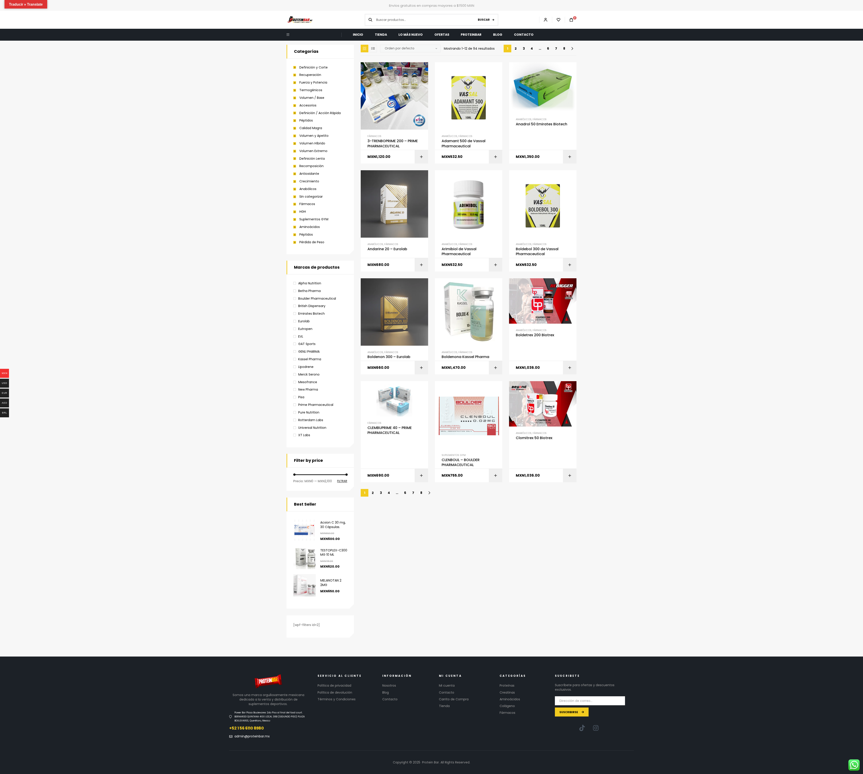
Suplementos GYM (454, 455)
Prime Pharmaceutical (315, 404)
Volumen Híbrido (312, 143)
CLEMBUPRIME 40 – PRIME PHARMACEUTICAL (389, 430)
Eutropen (305, 329)
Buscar (484, 20)
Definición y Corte (313, 67)
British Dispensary (311, 306)
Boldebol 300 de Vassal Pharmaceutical (537, 252)
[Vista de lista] (373, 48)
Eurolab (304, 321)
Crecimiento (309, 181)
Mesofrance (307, 382)
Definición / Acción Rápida (320, 113)
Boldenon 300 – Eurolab (388, 356)
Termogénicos (310, 90)
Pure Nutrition (308, 412)
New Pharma (308, 389)
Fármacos (374, 136)
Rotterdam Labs (310, 420)
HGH (302, 212)
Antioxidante (309, 174)
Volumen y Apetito (314, 136)
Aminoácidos (309, 227)
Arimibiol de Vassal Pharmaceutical (459, 252)
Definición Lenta (312, 159)
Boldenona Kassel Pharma (465, 356)
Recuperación (310, 75)
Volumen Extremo (313, 151)
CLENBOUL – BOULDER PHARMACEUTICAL (461, 462)
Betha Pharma (309, 291)
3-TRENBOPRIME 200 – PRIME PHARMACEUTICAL (392, 143)
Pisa (301, 397)
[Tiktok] (582, 728)
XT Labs (304, 435)
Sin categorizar (311, 197)
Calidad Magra (310, 128)
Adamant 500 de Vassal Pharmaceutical (463, 143)
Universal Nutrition (312, 427)
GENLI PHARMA (309, 351)
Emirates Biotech (311, 313)
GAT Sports (307, 344)
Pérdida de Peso (311, 242)
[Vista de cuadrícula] (364, 48)
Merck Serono (309, 374)
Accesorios (307, 105)
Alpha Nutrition (309, 283)
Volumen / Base (311, 98)
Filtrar (342, 481)
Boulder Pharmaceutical (317, 298)
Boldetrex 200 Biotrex (535, 335)
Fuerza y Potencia (313, 82)
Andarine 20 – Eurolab (387, 249)
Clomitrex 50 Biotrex (534, 438)
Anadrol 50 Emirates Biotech (541, 124)
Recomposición (311, 166)
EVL (300, 336)
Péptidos (306, 120)
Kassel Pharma (309, 359)
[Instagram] (595, 728)
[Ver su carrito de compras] (569, 20)
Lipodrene (306, 367)
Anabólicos (449, 136)
